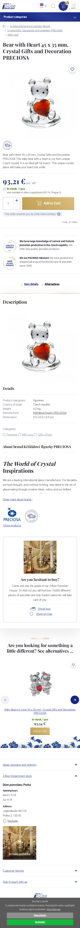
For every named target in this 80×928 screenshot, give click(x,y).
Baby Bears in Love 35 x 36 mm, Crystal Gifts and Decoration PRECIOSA (40, 711)
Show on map (44, 614)
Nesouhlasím (40, 915)
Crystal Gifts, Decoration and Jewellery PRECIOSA (35, 30)
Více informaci (53, 909)
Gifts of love (45, 434)
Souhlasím (40, 922)
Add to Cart (40, 731)
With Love (12, 34)
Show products (12, 525)
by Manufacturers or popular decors (30, 26)
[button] (72, 69)
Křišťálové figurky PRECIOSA (49, 413)
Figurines (12, 434)
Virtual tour (44, 608)
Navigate (12, 821)
